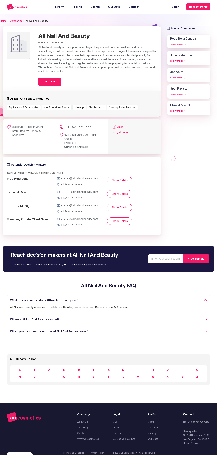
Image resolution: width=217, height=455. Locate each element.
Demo (151, 421)
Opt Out (117, 433)
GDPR (116, 421)
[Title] (17, 7)
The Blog (82, 427)
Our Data (153, 438)
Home (3, 20)
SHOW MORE (176, 44)
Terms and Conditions (74, 453)
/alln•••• (123, 132)
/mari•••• (123, 126)
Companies (16, 20)
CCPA (116, 427)
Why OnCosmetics (88, 438)
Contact (82, 433)
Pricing (152, 433)
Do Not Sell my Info (124, 438)
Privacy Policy (97, 453)
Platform (153, 427)
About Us (82, 421)
